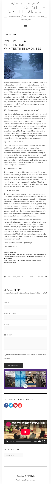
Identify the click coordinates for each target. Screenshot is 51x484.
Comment (8, 335)
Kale (33, 476)
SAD (18, 260)
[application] (25, 432)
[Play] (7, 441)
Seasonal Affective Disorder (28, 260)
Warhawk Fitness (14, 256)
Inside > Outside (36, 277)
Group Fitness (28, 254)
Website (7, 324)
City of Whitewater (18, 254)
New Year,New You (16, 277)
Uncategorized (37, 254)
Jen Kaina (12, 252)
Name (6, 303)
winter (38, 260)
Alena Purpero (12, 260)
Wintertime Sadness (10, 262)
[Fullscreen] (43, 441)
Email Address (10, 313)
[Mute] (39, 441)
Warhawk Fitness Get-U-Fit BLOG (25, 7)
